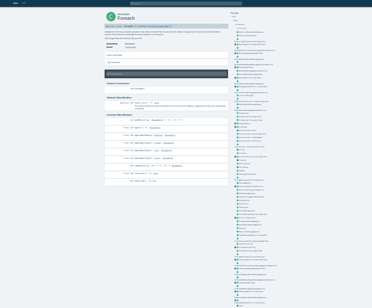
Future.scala (130, 47)
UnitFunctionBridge (157, 26)
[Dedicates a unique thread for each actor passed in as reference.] (238, 211)
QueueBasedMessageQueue (250, 225)
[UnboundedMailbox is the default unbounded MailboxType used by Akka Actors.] (238, 283)
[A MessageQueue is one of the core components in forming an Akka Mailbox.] (238, 183)
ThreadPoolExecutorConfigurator (249, 257)
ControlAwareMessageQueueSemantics (251, 93)
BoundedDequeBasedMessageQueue (249, 59)
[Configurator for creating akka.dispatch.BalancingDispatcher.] (238, 39)
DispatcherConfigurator (250, 117)
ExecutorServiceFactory (250, 141)
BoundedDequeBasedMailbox (251, 53)
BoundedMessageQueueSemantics (253, 71)
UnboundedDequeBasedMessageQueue (250, 274)
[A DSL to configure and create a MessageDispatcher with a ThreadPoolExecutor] (238, 251)
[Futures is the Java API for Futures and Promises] (238, 160)
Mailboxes (243, 167)
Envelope (243, 127)
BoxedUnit (157, 120)
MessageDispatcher (247, 174)
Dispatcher (244, 113)
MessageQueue (245, 183)
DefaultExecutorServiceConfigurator (251, 101)
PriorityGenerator (247, 218)
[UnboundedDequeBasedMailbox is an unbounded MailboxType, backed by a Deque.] (238, 269)
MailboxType (244, 164)
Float (157, 143)
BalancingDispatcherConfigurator (250, 41)
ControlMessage (246, 95)
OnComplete (244, 200)
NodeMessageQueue (247, 193)
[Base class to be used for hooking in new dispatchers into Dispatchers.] (238, 178)
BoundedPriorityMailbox (250, 78)
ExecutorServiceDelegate (250, 137)
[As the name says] (238, 137)
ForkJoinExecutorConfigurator (253, 157)
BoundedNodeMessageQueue (250, 74)
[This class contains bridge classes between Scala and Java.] (238, 306)
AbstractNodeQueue (247, 36)
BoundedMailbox (246, 67)
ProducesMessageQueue (249, 221)
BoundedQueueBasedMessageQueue (249, 84)
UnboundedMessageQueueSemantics (249, 289)
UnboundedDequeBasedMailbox (252, 269)
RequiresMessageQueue (249, 232)
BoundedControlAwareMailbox (252, 44)
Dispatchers (244, 124)
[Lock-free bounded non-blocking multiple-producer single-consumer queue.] (238, 74)
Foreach (242, 153)
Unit (156, 103)
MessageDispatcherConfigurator (249, 180)
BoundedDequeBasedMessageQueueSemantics (253, 65)
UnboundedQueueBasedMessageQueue (250, 297)
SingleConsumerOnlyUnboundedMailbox (251, 241)
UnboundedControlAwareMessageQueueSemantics (255, 266)
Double (157, 135)
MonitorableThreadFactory (251, 186)
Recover (242, 228)
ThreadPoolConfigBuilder (250, 251)
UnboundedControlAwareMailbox (253, 260)
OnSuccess (243, 207)
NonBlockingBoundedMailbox (251, 197)
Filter (242, 150)
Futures (242, 160)
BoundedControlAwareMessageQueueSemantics (254, 50)
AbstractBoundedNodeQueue (251, 32)
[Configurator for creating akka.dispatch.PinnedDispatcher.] (238, 214)
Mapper (242, 171)
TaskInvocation (246, 244)
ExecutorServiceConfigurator (253, 134)
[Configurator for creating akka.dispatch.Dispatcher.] (238, 117)
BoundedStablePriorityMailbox (253, 87)
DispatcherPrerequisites (250, 120)
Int (156, 150)
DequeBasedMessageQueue (250, 104)
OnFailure (243, 204)
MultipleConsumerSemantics (251, 190)
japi (241, 306)
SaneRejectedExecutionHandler (253, 235)
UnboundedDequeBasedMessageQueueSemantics (254, 280)
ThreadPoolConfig (247, 247)
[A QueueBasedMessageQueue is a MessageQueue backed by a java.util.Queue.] (238, 225)
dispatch (125, 14)
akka (120, 14)
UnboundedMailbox (247, 283)
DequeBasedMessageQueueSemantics (250, 110)
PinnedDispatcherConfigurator (253, 214)
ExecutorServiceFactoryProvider (249, 147)
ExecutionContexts (247, 130)
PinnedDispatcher (247, 211)
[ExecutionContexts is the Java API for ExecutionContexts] (238, 130)
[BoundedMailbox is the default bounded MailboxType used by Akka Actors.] (238, 67)
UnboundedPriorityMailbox (251, 291)
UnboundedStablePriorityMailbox (249, 303)
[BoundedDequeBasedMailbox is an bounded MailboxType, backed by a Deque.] (238, 53)
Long (156, 158)
